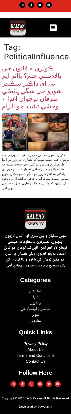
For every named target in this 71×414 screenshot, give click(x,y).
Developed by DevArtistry (35, 406)
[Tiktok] (31, 5)
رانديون (35, 303)
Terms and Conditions (36, 355)
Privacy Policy (35, 343)
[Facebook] (49, 5)
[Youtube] (40, 5)
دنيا (35, 297)
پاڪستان (35, 291)
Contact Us (35, 361)
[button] (53, 27)
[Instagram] (22, 5)
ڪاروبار (35, 321)
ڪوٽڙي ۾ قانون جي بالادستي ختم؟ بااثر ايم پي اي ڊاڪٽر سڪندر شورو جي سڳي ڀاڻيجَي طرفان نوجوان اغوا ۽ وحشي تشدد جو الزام (32, 87)
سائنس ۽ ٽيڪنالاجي (35, 309)
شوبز (35, 315)
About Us (35, 349)
